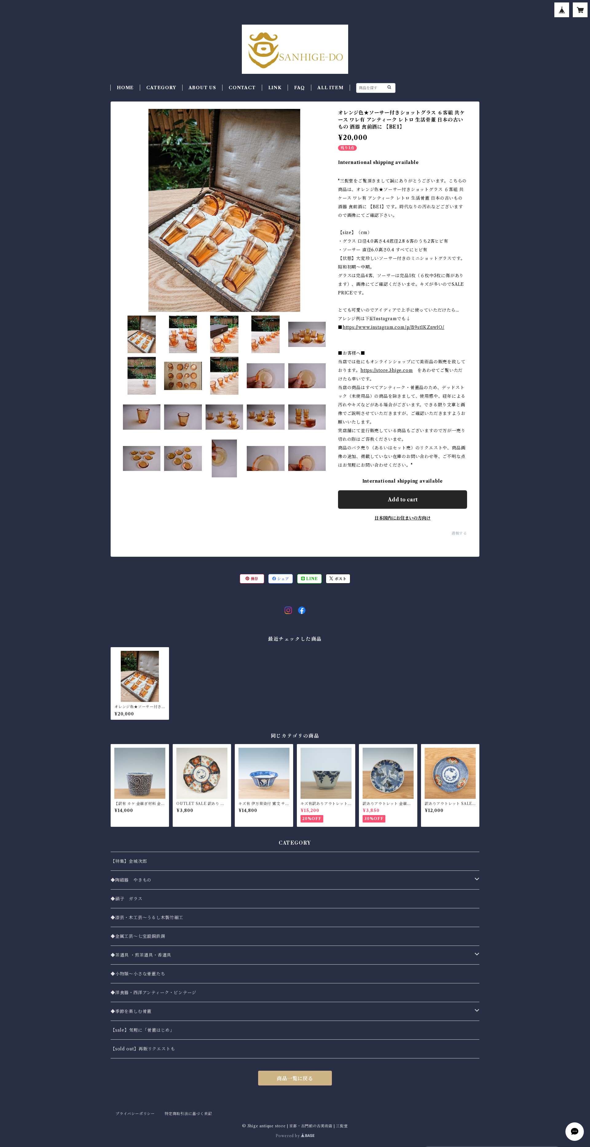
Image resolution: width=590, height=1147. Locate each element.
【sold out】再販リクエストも (143, 1049)
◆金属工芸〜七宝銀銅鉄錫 (138, 936)
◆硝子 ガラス (127, 899)
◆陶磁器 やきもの (131, 880)
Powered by (288, 1135)
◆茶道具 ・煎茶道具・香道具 (141, 955)
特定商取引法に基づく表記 (188, 1113)
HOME (125, 87)
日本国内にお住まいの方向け (403, 518)
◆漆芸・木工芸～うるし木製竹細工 (147, 917)
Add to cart (403, 499)
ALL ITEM (330, 87)
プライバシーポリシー (135, 1113)
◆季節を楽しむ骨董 (131, 1011)
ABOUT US (202, 87)
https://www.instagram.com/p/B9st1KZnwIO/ (393, 327)
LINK (274, 87)
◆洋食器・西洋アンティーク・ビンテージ (153, 992)
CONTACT (242, 87)
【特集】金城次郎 (129, 861)
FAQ (299, 87)
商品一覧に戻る (295, 1078)
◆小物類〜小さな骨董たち (138, 974)
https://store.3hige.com (386, 370)
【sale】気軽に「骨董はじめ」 (143, 1030)
